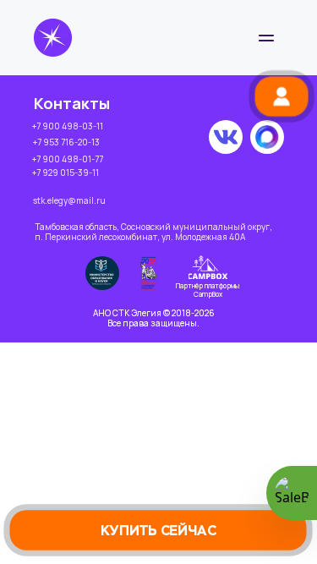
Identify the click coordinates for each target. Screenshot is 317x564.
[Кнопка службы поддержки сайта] (291, 493)
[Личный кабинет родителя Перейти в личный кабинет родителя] (281, 96)
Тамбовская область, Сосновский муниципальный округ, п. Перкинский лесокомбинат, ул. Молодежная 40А (153, 232)
